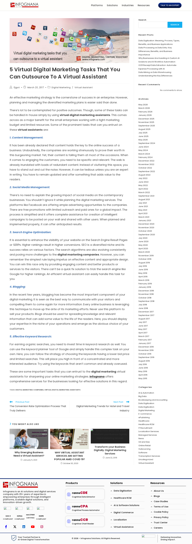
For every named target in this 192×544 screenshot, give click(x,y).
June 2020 (143, 241)
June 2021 (143, 206)
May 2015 (142, 378)
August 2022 (144, 174)
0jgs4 (17, 87)
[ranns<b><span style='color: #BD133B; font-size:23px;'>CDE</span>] (69, 494)
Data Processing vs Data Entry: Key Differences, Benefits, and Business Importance (155, 51)
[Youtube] (33, 527)
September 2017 (146, 315)
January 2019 (144, 287)
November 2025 (146, 122)
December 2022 (146, 160)
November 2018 (146, 294)
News (141, 438)
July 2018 (142, 304)
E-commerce (145, 413)
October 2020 (145, 231)
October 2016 (144, 353)
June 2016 (143, 367)
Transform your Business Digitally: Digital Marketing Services (110, 450)
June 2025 (143, 136)
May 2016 (142, 371)
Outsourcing (144, 449)
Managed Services (147, 435)
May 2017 (142, 329)
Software (142, 452)
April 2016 (142, 374)
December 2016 (146, 346)
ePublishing (144, 417)
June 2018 (143, 308)
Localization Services (148, 431)
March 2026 (144, 108)
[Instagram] (42, 527)
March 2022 (144, 192)
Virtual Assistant (84, 87)
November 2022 (146, 164)
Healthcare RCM (146, 424)
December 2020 (146, 223)
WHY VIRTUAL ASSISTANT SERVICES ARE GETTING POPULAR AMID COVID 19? (69, 456)
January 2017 (144, 343)
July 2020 (142, 238)
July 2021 (142, 202)
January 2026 (145, 115)
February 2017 (145, 339)
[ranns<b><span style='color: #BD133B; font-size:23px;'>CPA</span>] (69, 508)
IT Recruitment (145, 428)
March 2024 (144, 153)
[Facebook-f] (6, 527)
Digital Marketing (61, 87)
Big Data (142, 396)
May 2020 (143, 245)
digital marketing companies (29, 390)
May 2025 (143, 139)
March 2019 (143, 280)
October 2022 (145, 167)
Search (142, 19)
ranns (79, 493)
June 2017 (143, 325)
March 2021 (143, 217)
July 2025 (142, 132)
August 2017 (144, 318)
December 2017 (146, 311)
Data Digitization (146, 403)
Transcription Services (149, 456)
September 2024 (146, 143)
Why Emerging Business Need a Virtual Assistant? (29, 454)
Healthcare (143, 420)
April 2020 (143, 248)
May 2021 (142, 210)
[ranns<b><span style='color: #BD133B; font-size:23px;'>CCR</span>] (69, 521)
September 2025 (146, 125)
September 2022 (146, 171)
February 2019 (145, 283)
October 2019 (144, 259)
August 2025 (144, 129)
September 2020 (146, 234)
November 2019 (146, 255)
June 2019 (143, 269)
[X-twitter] (15, 527)
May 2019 (142, 273)
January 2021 (144, 220)
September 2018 (146, 301)
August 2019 (144, 262)
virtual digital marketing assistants (62, 390)
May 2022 (143, 185)
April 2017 (142, 332)
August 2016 (144, 360)
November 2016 (146, 350)
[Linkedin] (24, 527)
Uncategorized (145, 459)
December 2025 (146, 118)
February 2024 (145, 157)
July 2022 (142, 178)
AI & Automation (146, 392)
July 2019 (142, 266)
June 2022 (143, 181)
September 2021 (146, 195)
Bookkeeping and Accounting (152, 399)
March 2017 (143, 336)
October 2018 (144, 297)
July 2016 (142, 364)
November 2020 (146, 227)
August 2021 (144, 199)
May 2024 (143, 150)
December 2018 (146, 290)
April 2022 (143, 188)
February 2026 (145, 111)
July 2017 (142, 322)
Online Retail (144, 445)
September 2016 (146, 357)
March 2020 (144, 252)
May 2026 (143, 104)
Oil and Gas (144, 441)
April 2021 (142, 213)
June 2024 (143, 146)
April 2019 (142, 276)
